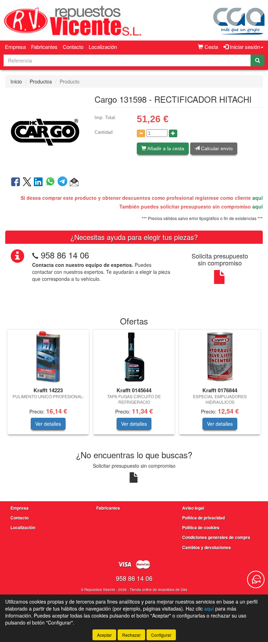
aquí (257, 197)
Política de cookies (200, 527)
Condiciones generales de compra (216, 537)
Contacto (73, 46)
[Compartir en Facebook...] (15, 182)
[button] (74, 182)
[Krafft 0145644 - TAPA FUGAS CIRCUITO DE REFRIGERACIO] (134, 357)
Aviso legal (193, 508)
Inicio (16, 81)
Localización (103, 46)
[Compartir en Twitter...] (27, 182)
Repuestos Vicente (99, 589)
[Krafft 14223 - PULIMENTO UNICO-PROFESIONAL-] (48, 357)
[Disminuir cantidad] (141, 133)
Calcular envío (216, 148)
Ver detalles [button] (48, 423)
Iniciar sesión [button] (244, 46)
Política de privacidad (203, 518)
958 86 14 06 (65, 255)
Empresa (15, 46)
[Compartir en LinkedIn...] (38, 182)
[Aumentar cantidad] (173, 133)
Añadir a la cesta (165, 148)
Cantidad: (104, 132)
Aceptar (104, 635)
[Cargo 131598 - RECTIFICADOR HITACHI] (44, 131)
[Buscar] (258, 60)
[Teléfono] (35, 255)
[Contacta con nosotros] (256, 579)
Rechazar (131, 635)
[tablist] (134, 385)
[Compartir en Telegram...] (64, 182)
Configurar (161, 635)
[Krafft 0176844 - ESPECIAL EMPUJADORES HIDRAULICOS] (219, 357)
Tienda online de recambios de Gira (158, 589)
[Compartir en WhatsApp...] (51, 182)
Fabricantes (44, 46)
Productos (41, 81)
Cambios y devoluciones (206, 547)
